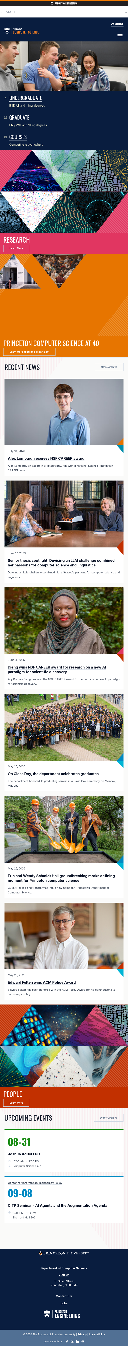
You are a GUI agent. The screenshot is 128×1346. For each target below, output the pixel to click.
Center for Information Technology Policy (35, 1182)
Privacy (82, 1334)
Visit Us (64, 1275)
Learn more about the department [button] (29, 351)
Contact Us (64, 1296)
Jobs (64, 1303)
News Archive (109, 366)
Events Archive (108, 1117)
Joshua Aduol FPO (24, 1154)
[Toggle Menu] (120, 35)
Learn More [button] (16, 248)
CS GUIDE (117, 24)
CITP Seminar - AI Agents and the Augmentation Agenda (57, 1205)
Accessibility (97, 1334)
